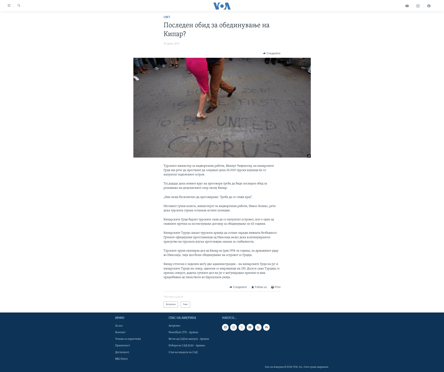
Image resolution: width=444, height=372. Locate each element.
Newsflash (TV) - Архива (183, 332)
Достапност (122, 352)
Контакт (120, 332)
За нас (119, 325)
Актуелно (174, 325)
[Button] (271, 53)
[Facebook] (429, 6)
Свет (167, 17)
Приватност (122, 345)
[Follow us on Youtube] (250, 327)
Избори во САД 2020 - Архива (187, 345)
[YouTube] (407, 6)
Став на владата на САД (183, 352)
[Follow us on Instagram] (233, 327)
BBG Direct (121, 358)
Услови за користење (128, 339)
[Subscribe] (266, 327)
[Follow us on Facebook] (225, 327)
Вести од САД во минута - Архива (189, 339)
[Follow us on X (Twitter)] (241, 327)
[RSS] (258, 327)
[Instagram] (418, 6)
